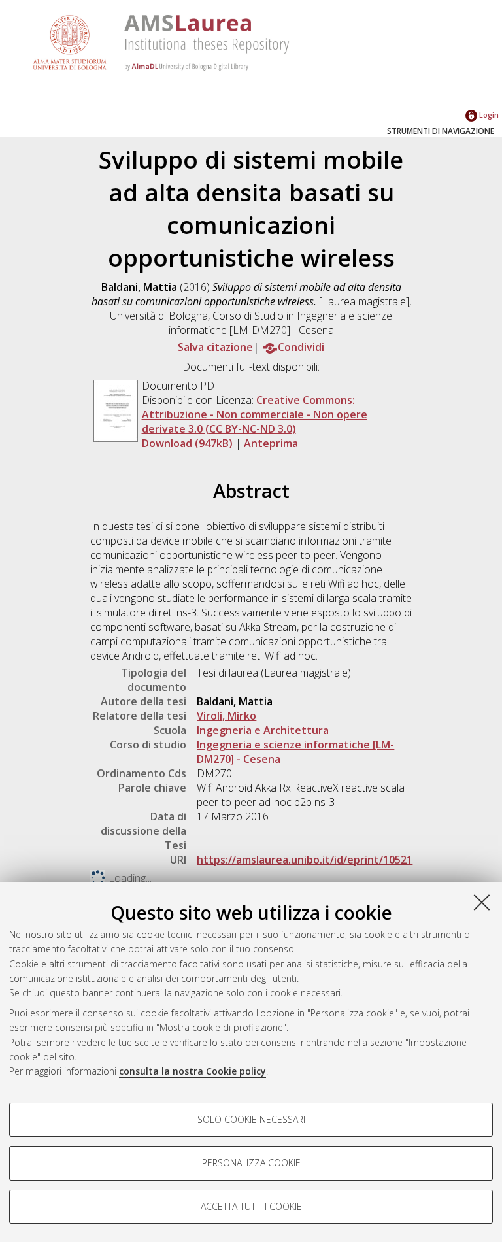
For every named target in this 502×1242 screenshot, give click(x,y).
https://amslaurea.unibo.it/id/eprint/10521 (304, 859)
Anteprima (271, 443)
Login (488, 115)
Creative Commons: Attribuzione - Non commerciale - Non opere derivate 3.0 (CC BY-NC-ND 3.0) (254, 414)
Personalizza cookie (251, 1162)
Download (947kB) (187, 443)
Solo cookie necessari (251, 1119)
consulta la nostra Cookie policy (192, 1071)
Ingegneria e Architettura (263, 730)
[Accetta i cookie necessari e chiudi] (481, 902)
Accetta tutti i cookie (251, 1206)
